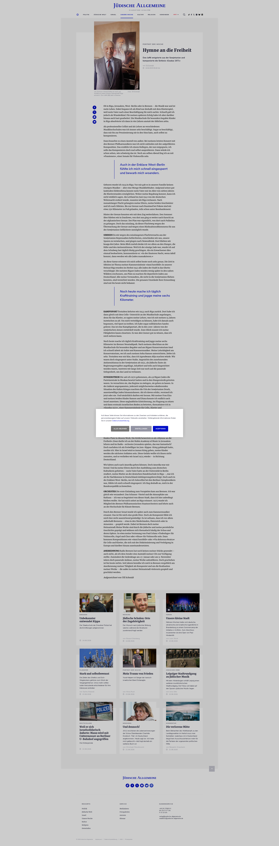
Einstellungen (141, 429)
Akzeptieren (161, 429)
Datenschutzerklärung (120, 421)
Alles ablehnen (120, 429)
